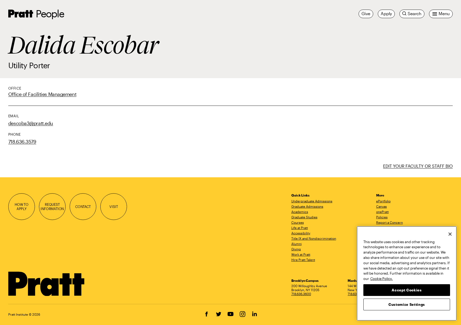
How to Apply (22, 206)
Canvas (381, 206)
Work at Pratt (300, 254)
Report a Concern (389, 222)
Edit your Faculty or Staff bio (418, 165)
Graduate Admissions (307, 206)
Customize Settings (406, 304)
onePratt (382, 212)
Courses (297, 222)
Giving (296, 249)
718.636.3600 (301, 294)
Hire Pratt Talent (303, 260)
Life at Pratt (299, 228)
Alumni (296, 244)
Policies (382, 217)
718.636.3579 (22, 141)
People (50, 13)
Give (365, 13)
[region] (407, 273)
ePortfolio (383, 201)
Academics (299, 212)
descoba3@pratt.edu (30, 123)
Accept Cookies (407, 290)
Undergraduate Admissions (311, 201)
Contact (83, 206)
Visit (113, 206)
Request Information (52, 206)
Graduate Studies (304, 217)
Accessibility (300, 233)
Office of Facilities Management (42, 94)
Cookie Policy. (381, 278)
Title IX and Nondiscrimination (313, 238)
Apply (386, 13)
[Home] (46, 284)
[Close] (450, 234)
